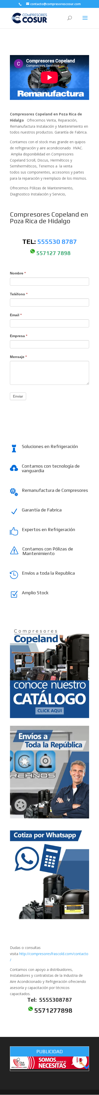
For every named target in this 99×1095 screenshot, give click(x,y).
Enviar (18, 396)
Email (16, 315)
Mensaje (18, 357)
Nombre (18, 273)
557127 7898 (53, 253)
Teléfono (18, 294)
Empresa (18, 336)
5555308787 (55, 999)
